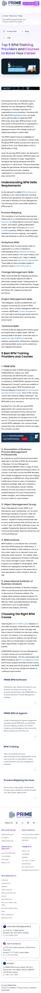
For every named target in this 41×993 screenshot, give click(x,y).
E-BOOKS (4, 880)
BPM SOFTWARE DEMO (9, 908)
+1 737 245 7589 (11, 955)
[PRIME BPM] (12, 3)
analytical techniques (27, 252)
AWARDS (25, 857)
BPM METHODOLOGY (8, 893)
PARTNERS (5, 859)
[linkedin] (28, 822)
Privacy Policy (22, 988)
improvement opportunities (27, 260)
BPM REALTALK (6, 918)
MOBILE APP (5, 863)
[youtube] (33, 822)
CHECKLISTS (5, 883)
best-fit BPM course (20, 624)
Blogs (27, 31)
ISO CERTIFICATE (28, 867)
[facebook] (16, 822)
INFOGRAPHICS (6, 899)
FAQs (3, 911)
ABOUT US (25, 851)
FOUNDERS (25, 854)
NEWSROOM (26, 864)
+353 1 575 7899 (11, 975)
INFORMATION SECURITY (30, 870)
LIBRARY (4, 886)
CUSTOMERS (5, 856)
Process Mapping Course (29, 660)
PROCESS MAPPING (8, 853)
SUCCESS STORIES (28, 860)
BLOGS (3, 896)
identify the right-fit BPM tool (12, 338)
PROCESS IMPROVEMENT (31, 834)
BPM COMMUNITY (7, 915)
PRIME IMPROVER (7, 841)
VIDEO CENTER (6, 890)
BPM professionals (29, 192)
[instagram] (22, 822)
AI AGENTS (5, 838)
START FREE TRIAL (29, 3)
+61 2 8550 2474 (11, 935)
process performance (22, 266)
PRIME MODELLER (7, 834)
